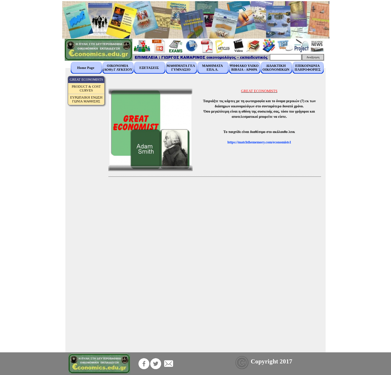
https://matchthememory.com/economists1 (259, 142)
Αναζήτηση (312, 57)
